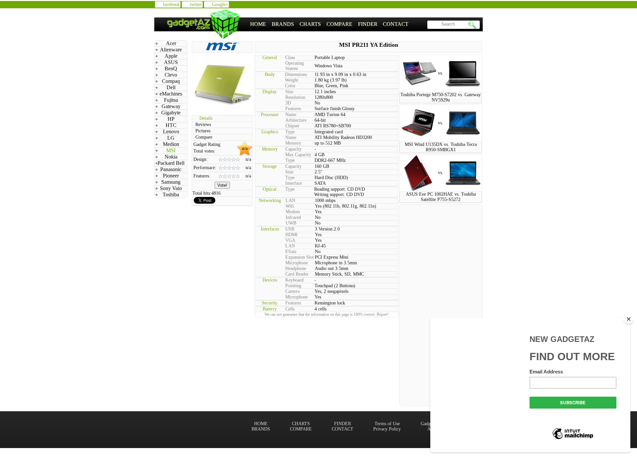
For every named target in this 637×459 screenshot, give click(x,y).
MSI (171, 150)
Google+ (220, 4)
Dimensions (296, 74)
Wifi (290, 206)
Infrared (293, 217)
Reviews (203, 124)
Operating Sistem (294, 66)
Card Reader (297, 274)
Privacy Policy (387, 428)
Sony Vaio (171, 188)
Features (293, 108)
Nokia (171, 157)
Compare (203, 137)
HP (171, 119)
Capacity (293, 149)
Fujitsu (171, 100)
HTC (171, 125)
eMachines (171, 94)
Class (290, 57)
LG (171, 138)
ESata (290, 251)
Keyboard (294, 280)
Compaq (171, 81)
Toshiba (171, 194)
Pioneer (171, 175)
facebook (171, 4)
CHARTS (310, 24)
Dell (171, 87)
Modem (293, 211)
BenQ (171, 68)
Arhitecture (296, 120)
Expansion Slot (299, 257)
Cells (290, 308)
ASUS (171, 62)
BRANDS (283, 24)
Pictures (202, 130)
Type (290, 131)
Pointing (293, 285)
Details (205, 118)
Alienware (171, 49)
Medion (171, 144)
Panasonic (170, 169)
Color (290, 85)
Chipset (292, 125)
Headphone (295, 268)
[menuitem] (258, 24)
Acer (171, 43)
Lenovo (171, 131)
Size (289, 91)
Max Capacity (298, 154)
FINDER (368, 24)
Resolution (295, 97)
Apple (171, 56)
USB (289, 229)
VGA (290, 240)
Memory (293, 143)
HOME (258, 24)
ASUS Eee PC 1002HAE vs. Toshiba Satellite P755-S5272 (441, 197)
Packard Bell (171, 163)
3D (288, 102)
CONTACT (395, 24)
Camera (292, 291)
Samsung (170, 182)
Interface (293, 183)
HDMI (291, 234)
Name (290, 114)
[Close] (629, 319)
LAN (290, 200)
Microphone (296, 262)
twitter (196, 4)
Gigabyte (170, 112)
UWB (291, 223)
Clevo (171, 75)
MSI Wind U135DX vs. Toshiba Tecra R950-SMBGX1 (441, 147)
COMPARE (339, 24)
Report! (383, 314)
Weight (291, 80)
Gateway (171, 106)
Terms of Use (387, 423)
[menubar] (329, 24)
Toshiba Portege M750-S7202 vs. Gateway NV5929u (440, 97)
